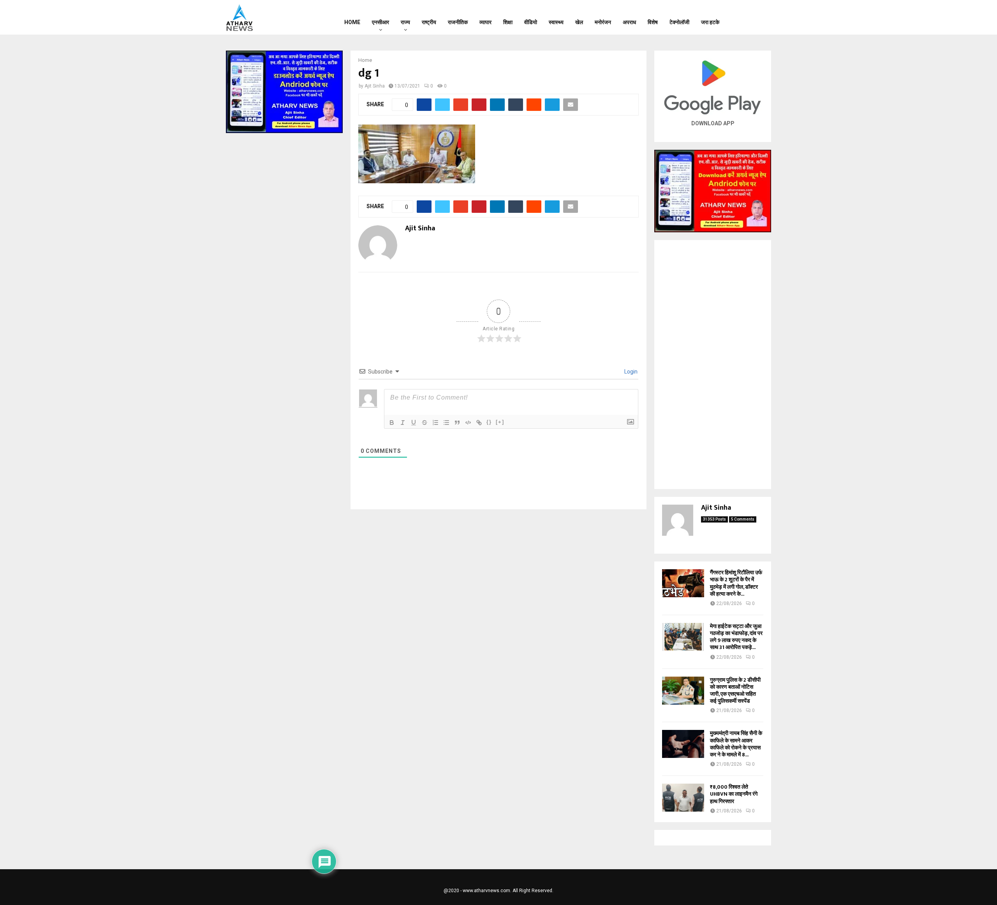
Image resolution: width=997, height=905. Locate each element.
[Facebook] (742, 17)
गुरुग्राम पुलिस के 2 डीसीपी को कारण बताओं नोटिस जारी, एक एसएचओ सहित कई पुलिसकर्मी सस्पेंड (735, 690)
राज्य (405, 22)
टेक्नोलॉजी (679, 22)
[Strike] (424, 422)
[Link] (479, 422)
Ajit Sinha (375, 86)
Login (630, 371)
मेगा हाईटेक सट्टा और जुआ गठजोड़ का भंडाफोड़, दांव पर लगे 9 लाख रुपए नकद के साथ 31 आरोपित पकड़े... (736, 637)
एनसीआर (380, 22)
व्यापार (485, 22)
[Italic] (402, 422)
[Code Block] (468, 422)
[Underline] (413, 422)
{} (489, 422)
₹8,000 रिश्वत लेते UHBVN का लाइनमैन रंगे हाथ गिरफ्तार (733, 793)
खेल (579, 22)
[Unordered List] (446, 422)
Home (352, 22)
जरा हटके (710, 22)
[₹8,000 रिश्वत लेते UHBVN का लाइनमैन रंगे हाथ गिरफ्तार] (683, 798)
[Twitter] (752, 17)
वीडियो (530, 22)
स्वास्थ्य (556, 22)
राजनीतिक (458, 22)
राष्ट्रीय (429, 22)
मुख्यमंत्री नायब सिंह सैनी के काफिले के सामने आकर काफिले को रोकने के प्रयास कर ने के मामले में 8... (736, 744)
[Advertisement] (712, 364)
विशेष (653, 22)
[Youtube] (762, 17)
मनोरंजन (603, 22)
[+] (500, 422)
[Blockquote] (457, 422)
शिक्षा (508, 22)
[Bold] (391, 422)
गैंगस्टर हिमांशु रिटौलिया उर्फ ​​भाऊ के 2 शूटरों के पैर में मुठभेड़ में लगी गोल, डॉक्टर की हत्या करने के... (736, 583)
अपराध (629, 22)
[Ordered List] (435, 422)
